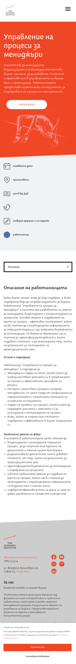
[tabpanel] (38, 282)
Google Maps (23, 571)
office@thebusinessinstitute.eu (20, 557)
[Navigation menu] (67, 9)
